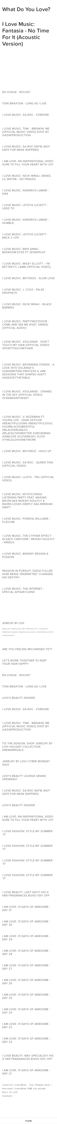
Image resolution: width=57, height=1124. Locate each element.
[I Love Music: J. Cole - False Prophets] (28, 284)
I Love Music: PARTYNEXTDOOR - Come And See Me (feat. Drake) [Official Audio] (25, 324)
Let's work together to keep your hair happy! (24, 662)
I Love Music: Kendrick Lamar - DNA (25, 192)
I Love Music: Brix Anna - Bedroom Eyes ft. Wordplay (24, 250)
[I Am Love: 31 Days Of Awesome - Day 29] (28, 931)
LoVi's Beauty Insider (18, 698)
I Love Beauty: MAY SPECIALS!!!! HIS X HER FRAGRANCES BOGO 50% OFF (28, 1057)
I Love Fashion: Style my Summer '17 (27, 876)
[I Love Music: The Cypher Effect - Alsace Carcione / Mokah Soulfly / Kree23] (28, 529)
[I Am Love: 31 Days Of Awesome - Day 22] (28, 1033)
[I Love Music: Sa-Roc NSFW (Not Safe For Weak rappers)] (28, 141)
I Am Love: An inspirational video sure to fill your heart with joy (28, 162)
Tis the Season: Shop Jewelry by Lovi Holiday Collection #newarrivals (27, 746)
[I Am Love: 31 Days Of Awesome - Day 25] (28, 989)
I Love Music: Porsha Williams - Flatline (26, 520)
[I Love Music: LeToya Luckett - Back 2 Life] (28, 229)
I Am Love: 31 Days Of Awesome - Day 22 (26, 1040)
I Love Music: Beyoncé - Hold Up (26, 451)
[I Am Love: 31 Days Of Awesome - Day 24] (28, 1004)
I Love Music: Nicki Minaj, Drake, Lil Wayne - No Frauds (26, 177)
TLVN (28, 1121)
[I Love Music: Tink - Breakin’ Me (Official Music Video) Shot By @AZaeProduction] (28, 122)
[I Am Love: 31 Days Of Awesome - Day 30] (28, 916)
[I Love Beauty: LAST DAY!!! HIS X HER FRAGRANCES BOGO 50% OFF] (28, 886)
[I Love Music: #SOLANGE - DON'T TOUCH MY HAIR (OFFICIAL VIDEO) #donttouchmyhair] (28, 335)
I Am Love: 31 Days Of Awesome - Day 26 (26, 981)
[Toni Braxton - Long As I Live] (24, 98)
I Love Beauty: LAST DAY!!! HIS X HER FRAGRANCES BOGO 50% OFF (26, 893)
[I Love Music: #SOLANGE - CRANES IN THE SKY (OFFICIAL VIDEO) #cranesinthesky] (28, 385)
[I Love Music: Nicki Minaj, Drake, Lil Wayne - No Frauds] (28, 171)
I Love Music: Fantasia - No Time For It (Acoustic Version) (25, 33)
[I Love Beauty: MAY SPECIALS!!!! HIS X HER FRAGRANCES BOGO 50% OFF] (28, 1049)
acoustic (42, 1088)
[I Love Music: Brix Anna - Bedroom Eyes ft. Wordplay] (28, 244)
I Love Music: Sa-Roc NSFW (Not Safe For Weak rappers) (26, 148)
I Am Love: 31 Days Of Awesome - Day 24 (26, 1010)
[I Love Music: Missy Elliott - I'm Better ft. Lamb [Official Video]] (28, 258)
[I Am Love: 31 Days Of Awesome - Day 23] (28, 1019)
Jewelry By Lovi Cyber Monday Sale (26, 762)
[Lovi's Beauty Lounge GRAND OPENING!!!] (28, 771)
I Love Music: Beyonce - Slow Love (28, 278)
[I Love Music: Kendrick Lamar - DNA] (28, 185)
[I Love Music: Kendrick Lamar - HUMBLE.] (28, 215)
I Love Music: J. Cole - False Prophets (23, 291)
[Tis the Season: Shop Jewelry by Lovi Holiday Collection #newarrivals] (28, 737)
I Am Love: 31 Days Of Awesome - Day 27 (26, 967)
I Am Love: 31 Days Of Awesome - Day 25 (26, 996)
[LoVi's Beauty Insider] (18, 693)
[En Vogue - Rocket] (16, 87)
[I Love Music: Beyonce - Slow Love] (28, 273)
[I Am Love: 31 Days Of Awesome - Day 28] (28, 946)
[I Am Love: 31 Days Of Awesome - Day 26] (28, 975)
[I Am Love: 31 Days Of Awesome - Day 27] (28, 960)
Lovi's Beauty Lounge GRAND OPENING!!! (24, 777)
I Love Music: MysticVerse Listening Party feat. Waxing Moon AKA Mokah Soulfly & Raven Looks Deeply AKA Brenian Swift (27, 500)
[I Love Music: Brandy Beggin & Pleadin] (28, 549)
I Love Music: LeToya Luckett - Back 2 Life (25, 235)
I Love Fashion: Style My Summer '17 (27, 832)
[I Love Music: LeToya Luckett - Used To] (28, 200)
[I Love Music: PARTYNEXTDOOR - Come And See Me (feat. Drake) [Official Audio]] (28, 315)
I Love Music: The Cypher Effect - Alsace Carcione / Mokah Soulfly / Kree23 (28, 539)
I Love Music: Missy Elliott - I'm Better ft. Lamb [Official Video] (26, 265)
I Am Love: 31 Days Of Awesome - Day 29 (26, 937)
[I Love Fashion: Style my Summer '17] (28, 870)
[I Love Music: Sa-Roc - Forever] (25, 110)
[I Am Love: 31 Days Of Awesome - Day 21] (28, 1065)
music (47, 1084)
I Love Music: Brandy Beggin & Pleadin (25, 555)
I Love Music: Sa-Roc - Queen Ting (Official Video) (27, 464)
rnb (35, 1088)
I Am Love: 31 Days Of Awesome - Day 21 (26, 1071)
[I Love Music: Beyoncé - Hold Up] (26, 446)
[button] (28, 67)
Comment (7, 1095)
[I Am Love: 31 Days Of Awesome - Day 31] (28, 902)
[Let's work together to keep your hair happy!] (28, 655)
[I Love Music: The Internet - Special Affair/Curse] (28, 584)
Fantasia (39, 1084)
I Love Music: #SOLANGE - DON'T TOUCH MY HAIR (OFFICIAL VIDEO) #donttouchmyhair (26, 345)
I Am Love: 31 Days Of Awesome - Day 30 (26, 923)
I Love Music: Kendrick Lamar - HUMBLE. (25, 221)
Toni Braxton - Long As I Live (24, 103)
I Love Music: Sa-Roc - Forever (25, 115)
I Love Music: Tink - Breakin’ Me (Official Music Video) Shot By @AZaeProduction (25, 132)
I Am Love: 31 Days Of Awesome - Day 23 (26, 1025)
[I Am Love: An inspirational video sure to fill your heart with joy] (28, 156)
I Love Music (20, 1084)
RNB (30, 1088)
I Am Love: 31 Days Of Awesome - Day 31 (26, 908)
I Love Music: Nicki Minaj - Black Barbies (27, 305)
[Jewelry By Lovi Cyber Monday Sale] (28, 756)
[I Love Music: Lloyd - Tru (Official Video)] (28, 472)
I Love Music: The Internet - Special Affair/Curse (23, 590)
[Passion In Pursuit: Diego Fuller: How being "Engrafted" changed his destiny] (28, 564)
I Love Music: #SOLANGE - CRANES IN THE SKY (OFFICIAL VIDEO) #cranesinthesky (27, 394)
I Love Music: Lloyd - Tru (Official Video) (28, 478)
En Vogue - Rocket (16, 92)
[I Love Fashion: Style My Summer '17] (28, 826)
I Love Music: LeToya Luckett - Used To (25, 206)
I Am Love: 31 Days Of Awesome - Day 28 (26, 952)
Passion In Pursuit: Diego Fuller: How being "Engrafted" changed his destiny (27, 574)
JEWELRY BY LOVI (13, 623)
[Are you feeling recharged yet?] (27, 644)
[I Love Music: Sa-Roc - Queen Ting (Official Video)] (28, 457)
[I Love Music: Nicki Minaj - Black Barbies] (28, 299)
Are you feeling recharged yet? (27, 649)
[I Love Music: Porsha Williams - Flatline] (28, 513)
